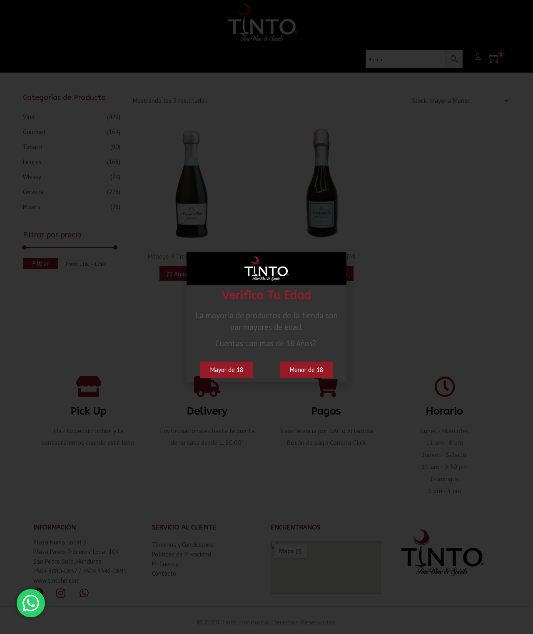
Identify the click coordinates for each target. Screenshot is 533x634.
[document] (266, 317)
